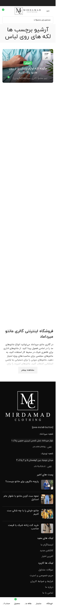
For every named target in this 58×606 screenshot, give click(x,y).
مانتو (9, 331)
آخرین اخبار (47, 556)
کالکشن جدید (46, 550)
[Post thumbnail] (47, 484)
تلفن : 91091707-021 (43, 466)
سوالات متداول (46, 570)
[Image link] (28, 406)
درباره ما (49, 587)
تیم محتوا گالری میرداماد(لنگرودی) (30, 78)
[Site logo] (28, 11)
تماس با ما (47, 593)
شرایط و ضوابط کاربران (41, 581)
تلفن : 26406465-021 (42, 447)
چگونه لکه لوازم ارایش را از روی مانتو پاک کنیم (28, 71)
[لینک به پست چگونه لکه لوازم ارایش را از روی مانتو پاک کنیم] (27, 66)
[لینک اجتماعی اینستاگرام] (28, 3)
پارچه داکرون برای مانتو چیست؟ (22, 481)
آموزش (28, 62)
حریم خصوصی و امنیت (41, 575)
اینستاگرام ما (47, 545)
